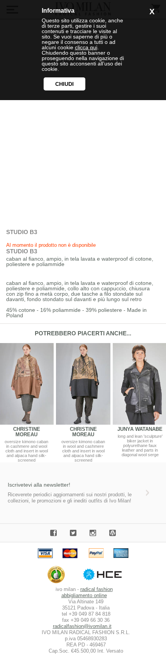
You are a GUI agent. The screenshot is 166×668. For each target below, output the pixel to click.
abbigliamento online (84, 595)
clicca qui (86, 47)
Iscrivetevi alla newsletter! (39, 485)
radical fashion (96, 589)
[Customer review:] (58, 583)
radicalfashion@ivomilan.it (82, 626)
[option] (83, 402)
